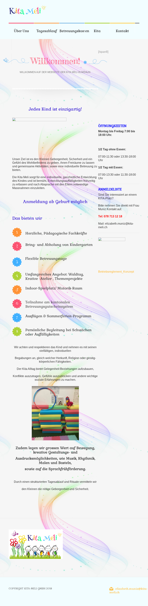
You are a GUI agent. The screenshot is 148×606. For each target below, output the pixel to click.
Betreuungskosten (74, 31)
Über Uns (21, 31)
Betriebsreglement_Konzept (116, 271)
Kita (97, 31)
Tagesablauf (46, 31)
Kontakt (122, 31)
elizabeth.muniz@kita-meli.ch (128, 590)
